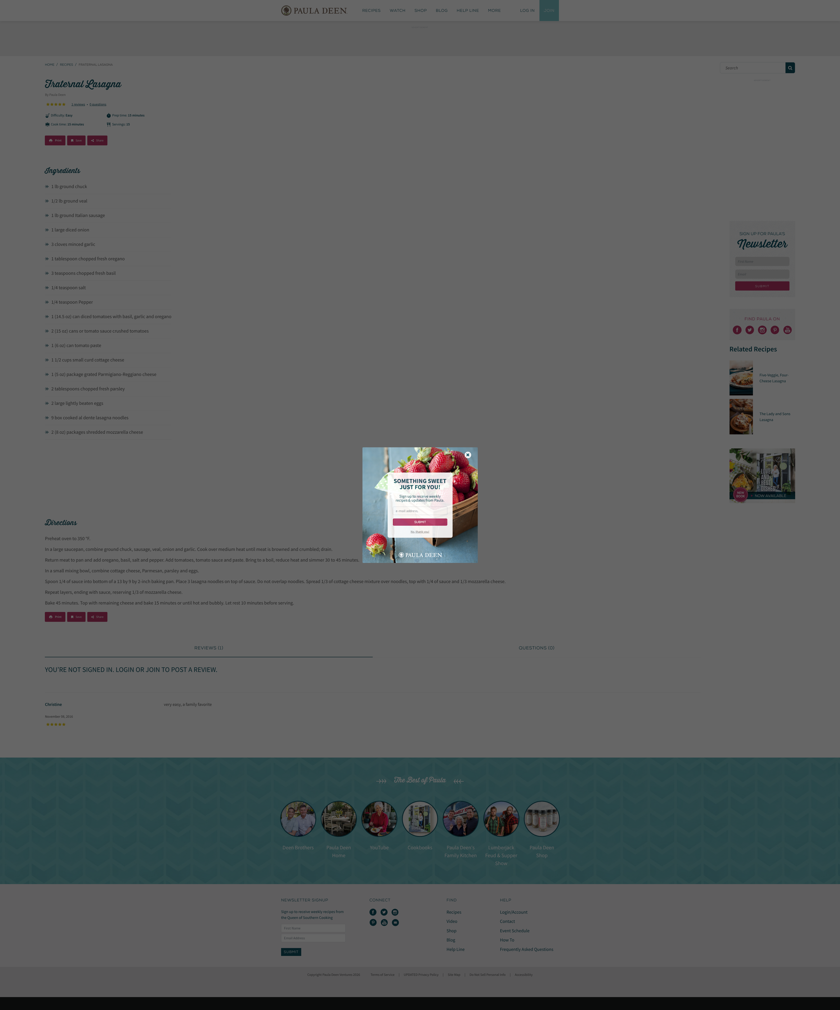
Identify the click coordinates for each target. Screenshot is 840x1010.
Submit (420, 522)
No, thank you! (420, 532)
